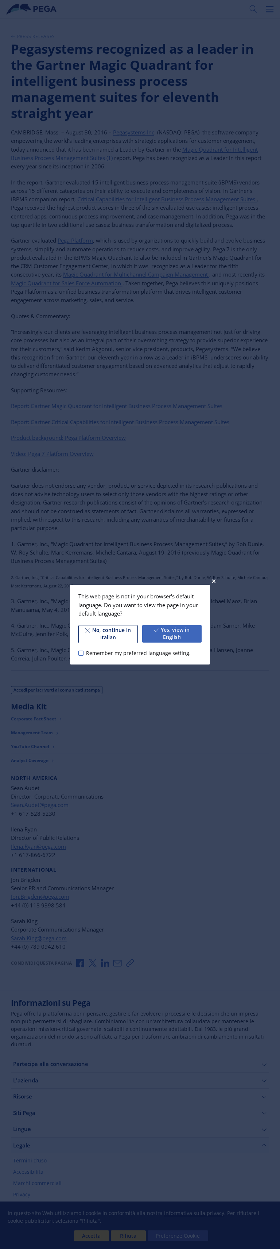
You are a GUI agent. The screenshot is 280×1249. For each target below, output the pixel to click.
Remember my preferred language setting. (138, 653)
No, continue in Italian (111, 634)
